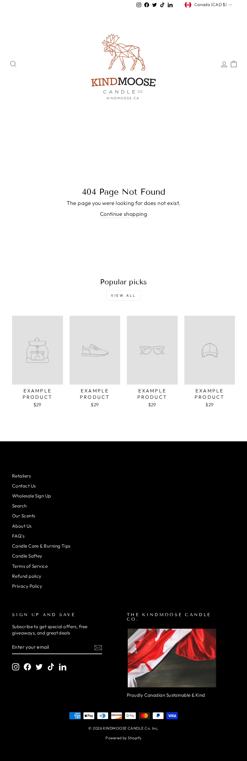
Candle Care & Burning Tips (41, 546)
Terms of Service (30, 566)
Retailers (21, 476)
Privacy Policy (27, 586)
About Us (22, 526)
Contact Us (24, 486)
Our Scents (23, 516)
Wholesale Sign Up (31, 496)
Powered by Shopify (123, 737)
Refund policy (27, 576)
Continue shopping (123, 213)
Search (19, 506)
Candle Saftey (27, 556)
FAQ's (18, 536)
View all (123, 295)
